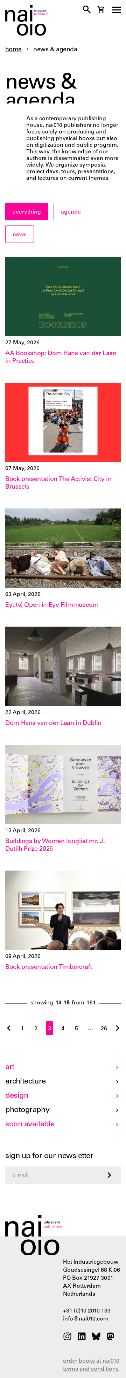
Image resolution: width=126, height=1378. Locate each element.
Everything (27, 212)
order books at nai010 (91, 1361)
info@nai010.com (85, 1319)
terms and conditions (91, 1369)
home (13, 50)
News (20, 235)
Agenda (71, 212)
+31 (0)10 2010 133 (87, 1311)
